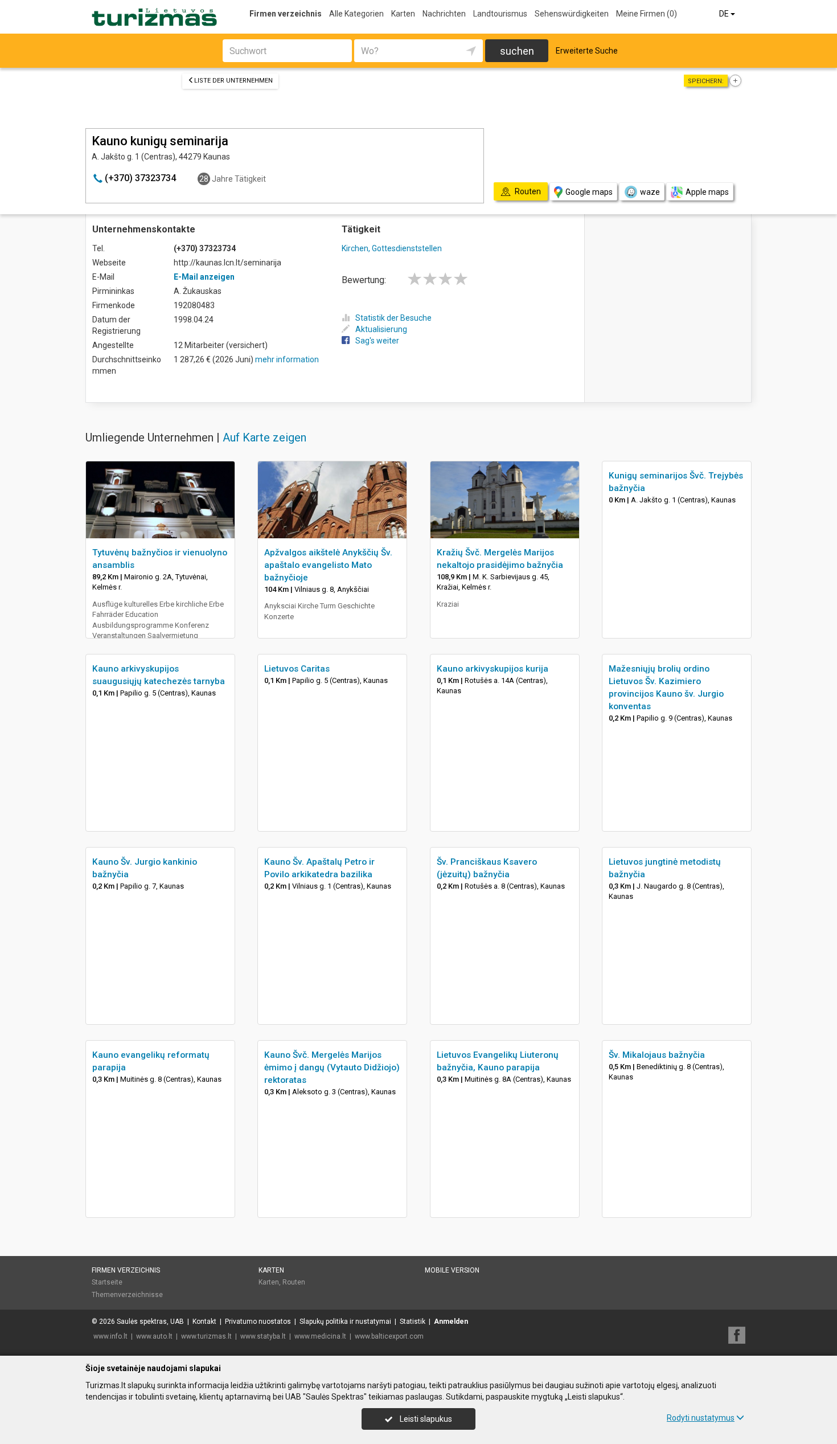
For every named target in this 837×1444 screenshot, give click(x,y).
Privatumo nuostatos (258, 1322)
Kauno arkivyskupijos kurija (492, 669)
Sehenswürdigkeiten (572, 13)
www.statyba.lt (263, 1336)
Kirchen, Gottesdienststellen (392, 248)
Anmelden (451, 1322)
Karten (403, 13)
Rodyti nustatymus (701, 1417)
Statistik (412, 1322)
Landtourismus (500, 13)
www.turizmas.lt (206, 1336)
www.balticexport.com (389, 1336)
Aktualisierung (381, 329)
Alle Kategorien (356, 13)
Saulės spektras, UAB (150, 1322)
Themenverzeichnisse (127, 1295)
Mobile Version (452, 1270)
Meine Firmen (646, 13)
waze (650, 192)
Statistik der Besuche (393, 317)
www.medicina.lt (320, 1336)
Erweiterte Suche (587, 50)
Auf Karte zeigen (264, 437)
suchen (517, 51)
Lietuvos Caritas (297, 669)
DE (725, 13)
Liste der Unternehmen (233, 80)
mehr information (287, 359)
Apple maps (707, 192)
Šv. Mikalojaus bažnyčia (657, 1055)
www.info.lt (110, 1336)
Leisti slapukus (425, 1418)
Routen (293, 1282)
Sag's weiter (377, 340)
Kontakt (204, 1322)
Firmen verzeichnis (285, 13)
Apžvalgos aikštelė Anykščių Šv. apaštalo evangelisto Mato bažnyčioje (328, 565)
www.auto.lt (154, 1336)
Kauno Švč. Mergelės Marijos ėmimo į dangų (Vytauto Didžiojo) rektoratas (332, 1067)
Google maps (589, 192)
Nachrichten (444, 13)
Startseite (107, 1282)
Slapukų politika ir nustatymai (345, 1322)
